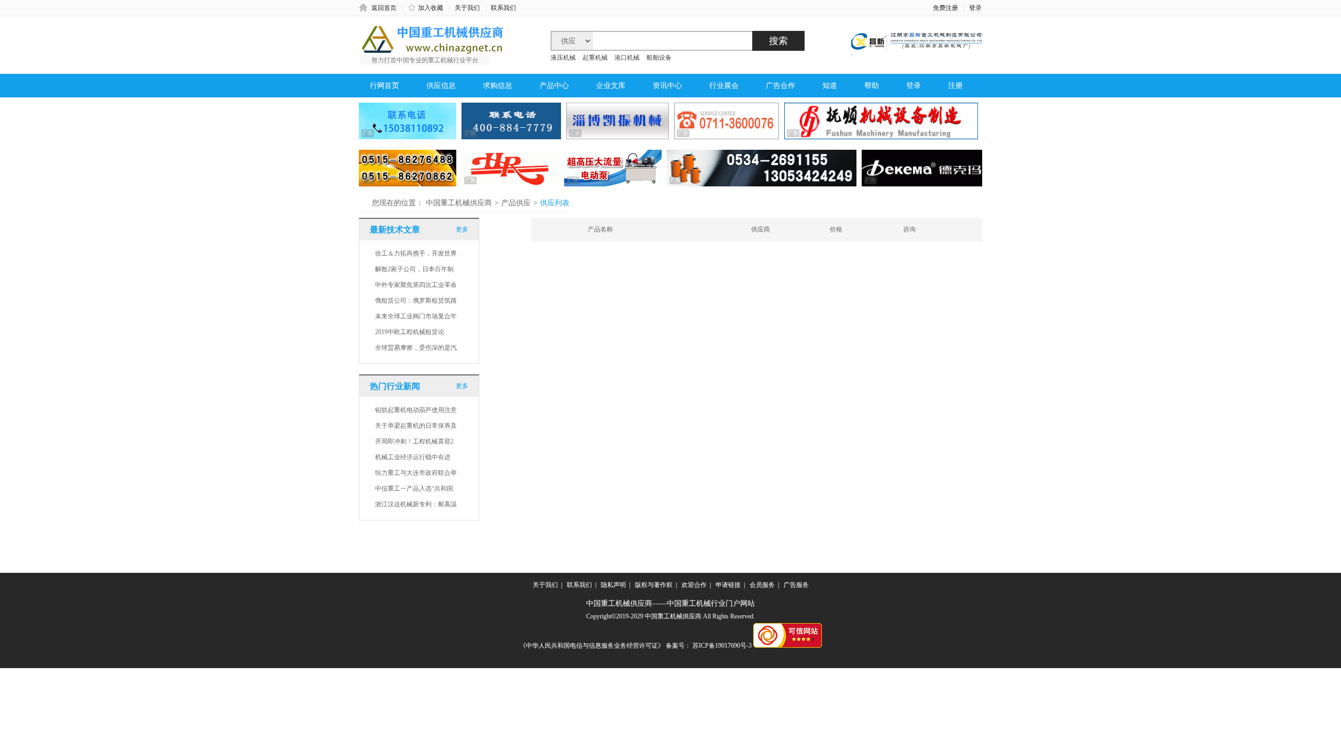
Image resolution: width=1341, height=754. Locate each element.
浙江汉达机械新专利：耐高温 (416, 504)
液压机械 (563, 57)
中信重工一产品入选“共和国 (414, 488)
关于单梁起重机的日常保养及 (416, 425)
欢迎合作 (694, 585)
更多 (462, 229)
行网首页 (384, 86)
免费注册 (945, 8)
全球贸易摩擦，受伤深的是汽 (416, 347)
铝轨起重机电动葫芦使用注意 (416, 410)
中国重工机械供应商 (459, 203)
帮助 (871, 86)
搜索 (778, 41)
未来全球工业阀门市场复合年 (416, 316)
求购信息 (497, 86)
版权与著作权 (654, 585)
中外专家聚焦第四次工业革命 (416, 285)
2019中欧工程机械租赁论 (409, 332)
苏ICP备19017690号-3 (722, 645)
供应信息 (441, 86)
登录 (975, 8)
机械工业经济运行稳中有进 (412, 457)
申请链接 (728, 585)
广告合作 (780, 86)
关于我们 (467, 8)
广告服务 (796, 585)
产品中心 (554, 86)
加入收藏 (430, 8)
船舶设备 (659, 57)
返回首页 (384, 8)
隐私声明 (613, 585)
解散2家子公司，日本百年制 (414, 269)
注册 (955, 86)
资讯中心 (667, 86)
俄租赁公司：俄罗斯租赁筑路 (416, 300)
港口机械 (627, 57)
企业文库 (610, 86)
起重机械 (595, 57)
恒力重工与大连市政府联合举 (416, 472)
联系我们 (503, 8)
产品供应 (516, 203)
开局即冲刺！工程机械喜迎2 (414, 441)
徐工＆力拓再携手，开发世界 (416, 253)
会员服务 (762, 585)
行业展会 (724, 86)
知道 (829, 86)
